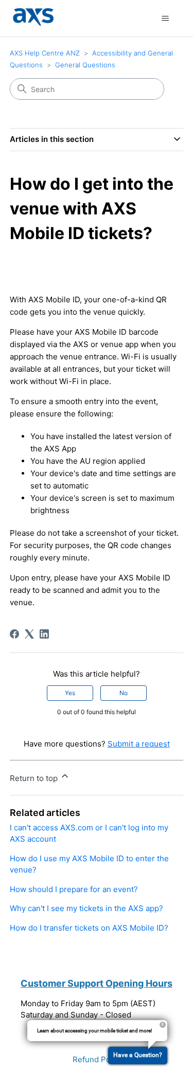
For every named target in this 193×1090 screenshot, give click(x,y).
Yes (70, 693)
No (123, 693)
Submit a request (139, 744)
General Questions (85, 65)
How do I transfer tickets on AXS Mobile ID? (89, 928)
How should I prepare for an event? (74, 889)
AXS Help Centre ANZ (45, 53)
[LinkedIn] (44, 634)
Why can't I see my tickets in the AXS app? (86, 908)
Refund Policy (98, 1059)
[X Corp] (29, 634)
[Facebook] (14, 634)
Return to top (35, 778)
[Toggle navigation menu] (165, 18)
